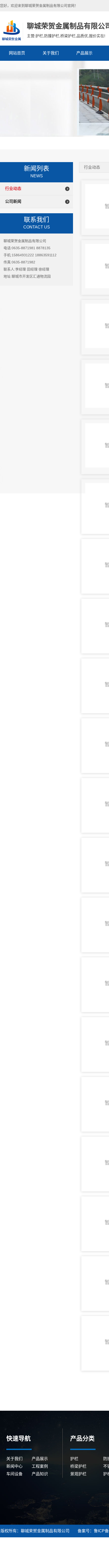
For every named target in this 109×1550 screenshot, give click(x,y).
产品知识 (40, 1474)
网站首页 (17, 53)
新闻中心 (14, 1466)
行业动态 (13, 188)
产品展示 (84, 53)
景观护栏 (78, 1474)
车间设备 (14, 1474)
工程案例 (40, 1466)
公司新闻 (13, 201)
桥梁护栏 (78, 1466)
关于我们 (51, 53)
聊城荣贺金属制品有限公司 (11, 30)
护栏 (74, 1459)
